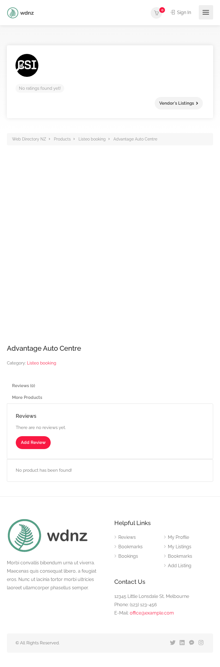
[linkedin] (182, 643)
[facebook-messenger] (191, 643)
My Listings (179, 546)
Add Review (33, 442)
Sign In (183, 12)
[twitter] (172, 643)
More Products (27, 397)
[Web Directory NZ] (21, 12)
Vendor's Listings (176, 103)
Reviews (127, 537)
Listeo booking (41, 363)
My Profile (178, 537)
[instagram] (201, 643)
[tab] (110, 386)
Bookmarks (130, 546)
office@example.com (152, 613)
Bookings (128, 556)
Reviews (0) (23, 385)
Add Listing (179, 565)
